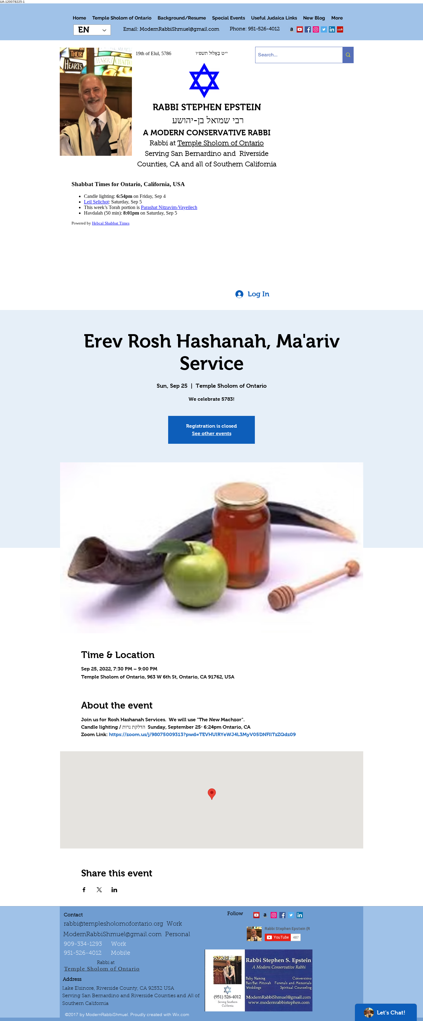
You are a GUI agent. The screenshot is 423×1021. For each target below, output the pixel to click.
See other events (211, 433)
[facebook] (308, 29)
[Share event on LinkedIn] (114, 889)
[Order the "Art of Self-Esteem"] (265, 915)
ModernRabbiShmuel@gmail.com (179, 29)
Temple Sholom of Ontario (220, 143)
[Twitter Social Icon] (324, 29)
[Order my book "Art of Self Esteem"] (292, 29)
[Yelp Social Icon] (340, 29)
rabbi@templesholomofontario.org (113, 924)
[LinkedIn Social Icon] (332, 29)
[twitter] (300, 29)
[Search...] (347, 55)
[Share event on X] (99, 889)
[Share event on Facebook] (84, 889)
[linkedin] (316, 29)
